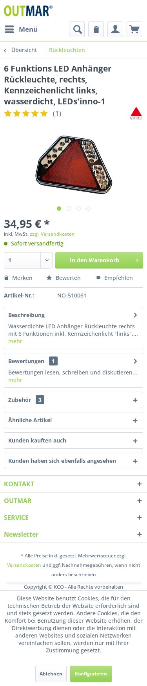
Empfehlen (118, 277)
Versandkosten (24, 565)
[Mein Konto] (115, 29)
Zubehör (25, 399)
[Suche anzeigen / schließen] (77, 29)
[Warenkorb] (134, 29)
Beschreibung (26, 315)
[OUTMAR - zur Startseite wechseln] (29, 11)
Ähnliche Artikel (30, 420)
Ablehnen (51, 673)
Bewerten (68, 277)
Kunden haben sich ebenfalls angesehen (62, 460)
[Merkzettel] (96, 29)
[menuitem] (21, 29)
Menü (28, 29)
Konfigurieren (91, 673)
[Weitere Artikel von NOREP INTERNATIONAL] (136, 113)
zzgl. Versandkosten (52, 234)
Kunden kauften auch (37, 440)
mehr (15, 341)
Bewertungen (26, 361)
